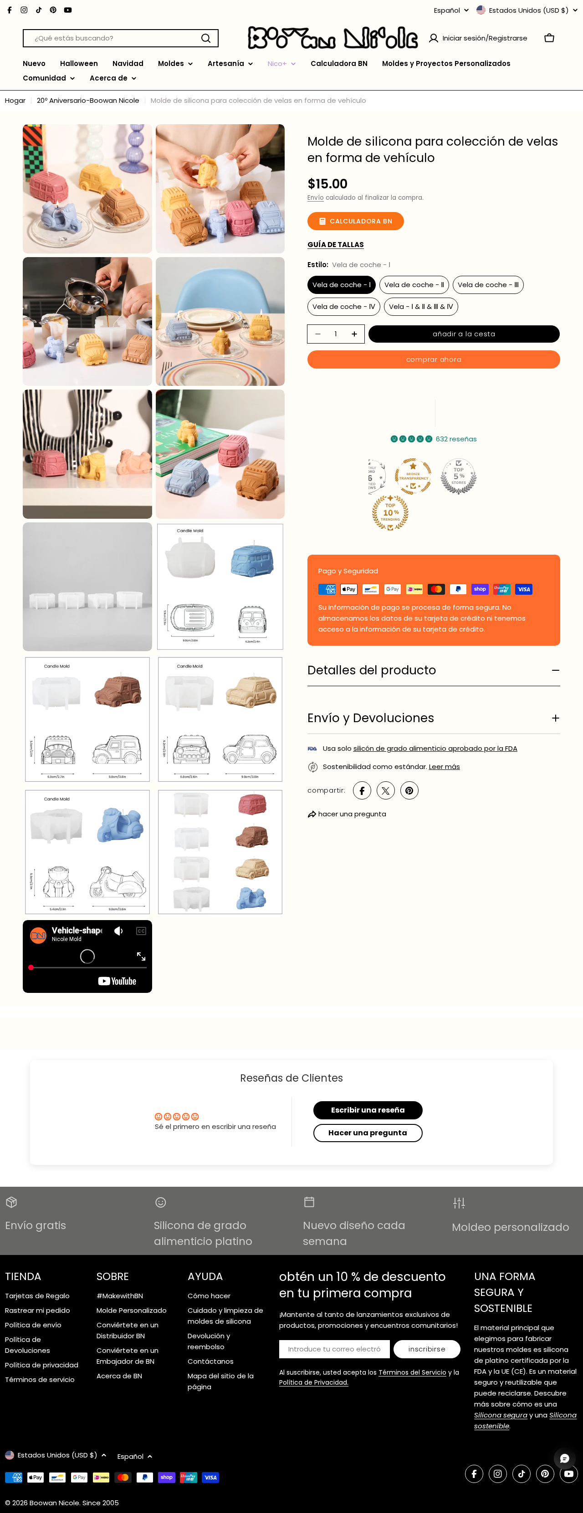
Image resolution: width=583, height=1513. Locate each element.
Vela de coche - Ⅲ (488, 284)
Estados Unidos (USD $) (529, 10)
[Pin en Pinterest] (409, 791)
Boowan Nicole (54, 1503)
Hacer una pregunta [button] (367, 1133)
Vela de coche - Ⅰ (341, 284)
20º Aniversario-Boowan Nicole (88, 100)
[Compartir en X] (386, 791)
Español (447, 10)
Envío (315, 197)
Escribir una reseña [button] (368, 1110)
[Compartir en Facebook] (362, 791)
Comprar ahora (434, 359)
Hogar (15, 100)
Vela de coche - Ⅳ (343, 306)
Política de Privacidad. (313, 1382)
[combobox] (121, 38)
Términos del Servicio (412, 1372)
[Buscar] (205, 38)
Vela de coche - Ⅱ (414, 284)
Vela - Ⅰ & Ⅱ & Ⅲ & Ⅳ (421, 306)
